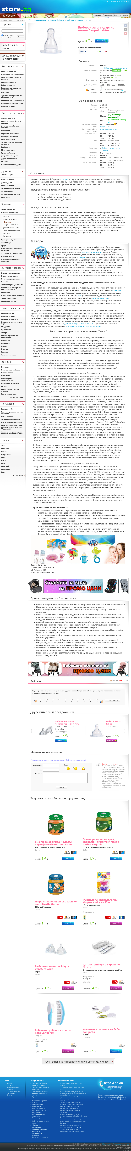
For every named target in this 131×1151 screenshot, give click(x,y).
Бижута (4, 386)
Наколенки (5, 340)
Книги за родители (9, 394)
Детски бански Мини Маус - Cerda (71, 1091)
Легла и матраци (8, 118)
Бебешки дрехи (7, 180)
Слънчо (4, 452)
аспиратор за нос (100, 298)
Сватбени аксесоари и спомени (10, 390)
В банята (4, 282)
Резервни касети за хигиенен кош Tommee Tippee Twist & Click (71, 1105)
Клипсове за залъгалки (11, 230)
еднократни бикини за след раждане (83, 326)
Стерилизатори (7, 256)
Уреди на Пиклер (8, 153)
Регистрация (11, 1093)
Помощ (9, 1095)
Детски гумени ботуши (10, 194)
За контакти (125, 1)
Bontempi (5, 466)
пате (79, 295)
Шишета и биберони (56, 20)
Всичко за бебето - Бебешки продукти (38, 1107)
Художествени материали (36, 1098)
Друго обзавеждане (9, 159)
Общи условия (106, 1144)
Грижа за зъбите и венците (12, 295)
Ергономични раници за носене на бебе (11, 89)
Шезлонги (5, 343)
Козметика (5, 292)
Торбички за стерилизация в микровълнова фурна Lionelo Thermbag (70, 1110)
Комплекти (7, 236)
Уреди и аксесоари (9, 298)
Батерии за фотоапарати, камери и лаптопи (40, 1137)
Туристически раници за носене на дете (11, 97)
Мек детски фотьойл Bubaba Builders (72, 1120)
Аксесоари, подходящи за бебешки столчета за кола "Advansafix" (11, 427)
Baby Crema (5, 454)
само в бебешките (9, 38)
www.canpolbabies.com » (109, 129)
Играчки (4, 349)
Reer (3, 472)
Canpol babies (105, 127)
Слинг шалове (7, 417)
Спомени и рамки (8, 355)
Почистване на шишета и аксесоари (11, 249)
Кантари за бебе (7, 409)
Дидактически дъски (10, 156)
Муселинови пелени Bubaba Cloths (72, 1131)
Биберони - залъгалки (11, 225)
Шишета (6, 216)
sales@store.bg (120, 1097)
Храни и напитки (8, 209)
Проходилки (6, 330)
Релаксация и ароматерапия (7, 380)
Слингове (5, 93)
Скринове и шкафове (10, 133)
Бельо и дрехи (7, 373)
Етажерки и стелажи (9, 136)
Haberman (116, 290)
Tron (3, 446)
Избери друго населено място (115, 68)
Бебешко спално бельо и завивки (11, 122)
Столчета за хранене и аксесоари (10, 260)
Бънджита (5, 327)
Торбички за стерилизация (12, 253)
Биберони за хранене (75, 20)
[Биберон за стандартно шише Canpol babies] (51, 41)
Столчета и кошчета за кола (12, 74)
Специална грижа (8, 301)
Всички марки (18, 475)
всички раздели (8, 35)
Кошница (10, 1089)
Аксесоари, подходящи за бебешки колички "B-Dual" (12, 433)
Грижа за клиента (112, 1)
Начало (9, 1083)
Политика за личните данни (122, 1144)
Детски (37, 1104)
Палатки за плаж (8, 106)
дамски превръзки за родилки (78, 323)
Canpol (65, 179)
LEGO (3, 463)
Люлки (4, 346)
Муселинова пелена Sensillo (69, 1097)
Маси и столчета (8, 139)
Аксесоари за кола (8, 82)
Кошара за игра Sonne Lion (69, 1129)
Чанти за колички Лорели (12, 422)
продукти (40, 1101)
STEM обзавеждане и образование (39, 1111)
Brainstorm (5, 469)
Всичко (38, 1119)
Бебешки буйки (7, 186)
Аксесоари (5, 197)
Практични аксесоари (10, 383)
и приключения (36, 1126)
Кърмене (5, 367)
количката (96, 252)
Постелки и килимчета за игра (11, 323)
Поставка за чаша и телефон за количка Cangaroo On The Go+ (70, 1126)
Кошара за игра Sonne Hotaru (70, 1114)
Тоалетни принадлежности (12, 285)
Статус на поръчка (13, 1091)
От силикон (90, 20)
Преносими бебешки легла (12, 103)
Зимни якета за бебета (10, 419)
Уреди (3, 246)
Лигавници (6, 243)
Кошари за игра (7, 313)
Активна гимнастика (9, 319)
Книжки (4, 352)
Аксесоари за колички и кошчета (11, 78)
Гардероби (5, 131)
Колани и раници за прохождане (9, 336)
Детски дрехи (6, 183)
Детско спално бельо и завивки (10, 127)
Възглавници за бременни (12, 370)
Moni (3, 457)
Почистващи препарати (11, 279)
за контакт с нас (116, 1095)
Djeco (3, 460)
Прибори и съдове (8, 240)
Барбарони (5, 147)
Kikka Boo (5, 449)
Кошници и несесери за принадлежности (11, 289)
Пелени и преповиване (10, 273)
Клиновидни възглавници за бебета (12, 413)
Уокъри (4, 333)
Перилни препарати (9, 276)
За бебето (9, 15)
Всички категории (16, 397)
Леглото (86, 252)
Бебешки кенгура (8, 85)
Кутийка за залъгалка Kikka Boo (70, 1103)
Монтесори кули (8, 150)
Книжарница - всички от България (39, 1084)
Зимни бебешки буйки (10, 188)
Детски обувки (7, 191)
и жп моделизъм (38, 1115)
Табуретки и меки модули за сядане (11, 143)
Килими (4, 162)
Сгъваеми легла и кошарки (12, 100)
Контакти (10, 1085)
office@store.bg (122, 1099)
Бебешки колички (8, 72)
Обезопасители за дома (11, 165)
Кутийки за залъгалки (11, 228)
